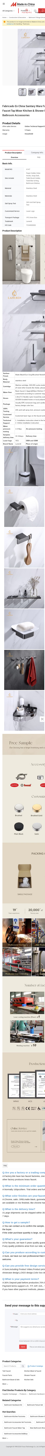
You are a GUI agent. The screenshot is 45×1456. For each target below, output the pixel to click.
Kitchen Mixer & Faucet (32, 1371)
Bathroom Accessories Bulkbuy (15, 1434)
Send (23, 1347)
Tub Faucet (6, 1371)
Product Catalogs (36, 1366)
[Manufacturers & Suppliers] (22, 4)
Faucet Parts (7, 1375)
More (4, 1384)
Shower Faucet (29, 1375)
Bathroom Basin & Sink (10, 1379)
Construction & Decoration (17, 17)
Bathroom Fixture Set (35, 1405)
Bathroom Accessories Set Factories (17, 1422)
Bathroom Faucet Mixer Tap (14, 1428)
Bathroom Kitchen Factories (14, 1416)
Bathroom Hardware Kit (13, 1405)
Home (4, 17)
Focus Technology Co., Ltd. (30, 1446)
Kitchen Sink (28, 1379)
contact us (10, 24)
